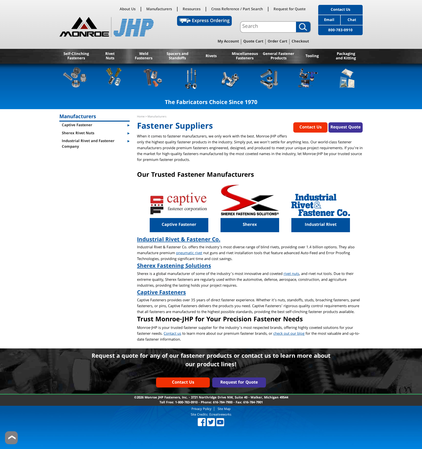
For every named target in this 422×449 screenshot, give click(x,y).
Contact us (172, 334)
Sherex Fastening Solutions (174, 266)
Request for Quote (290, 9)
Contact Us (340, 10)
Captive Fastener (77, 125)
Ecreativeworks (220, 415)
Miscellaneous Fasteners (245, 56)
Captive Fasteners (161, 293)
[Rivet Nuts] (114, 78)
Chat (352, 20)
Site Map (224, 409)
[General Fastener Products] (269, 78)
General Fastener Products (278, 56)
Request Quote (345, 127)
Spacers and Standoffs (177, 56)
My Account (228, 42)
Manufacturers (159, 9)
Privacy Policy (201, 409)
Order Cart (277, 42)
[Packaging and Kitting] (346, 78)
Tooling (312, 56)
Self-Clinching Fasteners (76, 56)
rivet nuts (291, 274)
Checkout (300, 42)
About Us (128, 9)
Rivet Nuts (110, 56)
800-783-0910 (340, 30)
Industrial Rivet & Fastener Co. (178, 240)
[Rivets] (191, 78)
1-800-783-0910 (186, 402)
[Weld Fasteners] (152, 78)
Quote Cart (253, 42)
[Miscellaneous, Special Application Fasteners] (230, 78)
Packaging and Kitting (346, 56)
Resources (191, 9)
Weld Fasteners (143, 56)
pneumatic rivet (189, 253)
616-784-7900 (222, 402)
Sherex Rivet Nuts (78, 133)
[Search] (303, 27)
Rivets (211, 56)
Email (329, 20)
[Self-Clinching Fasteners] (75, 78)
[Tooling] (308, 78)
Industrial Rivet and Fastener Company (88, 144)
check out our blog (289, 334)
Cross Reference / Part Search (237, 9)
